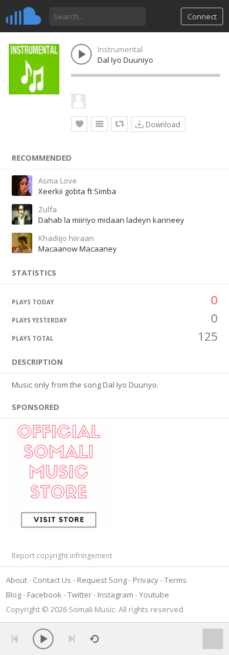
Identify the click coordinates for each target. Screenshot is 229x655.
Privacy (146, 580)
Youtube (154, 594)
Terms (175, 580)
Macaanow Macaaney (77, 248)
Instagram (115, 594)
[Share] (119, 124)
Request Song (102, 580)
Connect (202, 16)
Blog (13, 594)
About (16, 580)
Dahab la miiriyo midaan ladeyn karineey (111, 220)
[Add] (99, 124)
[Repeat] (94, 639)
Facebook (44, 594)
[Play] (43, 639)
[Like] (79, 124)
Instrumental (120, 49)
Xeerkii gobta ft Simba (77, 191)
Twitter (80, 594)
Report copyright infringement (62, 556)
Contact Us (52, 580)
